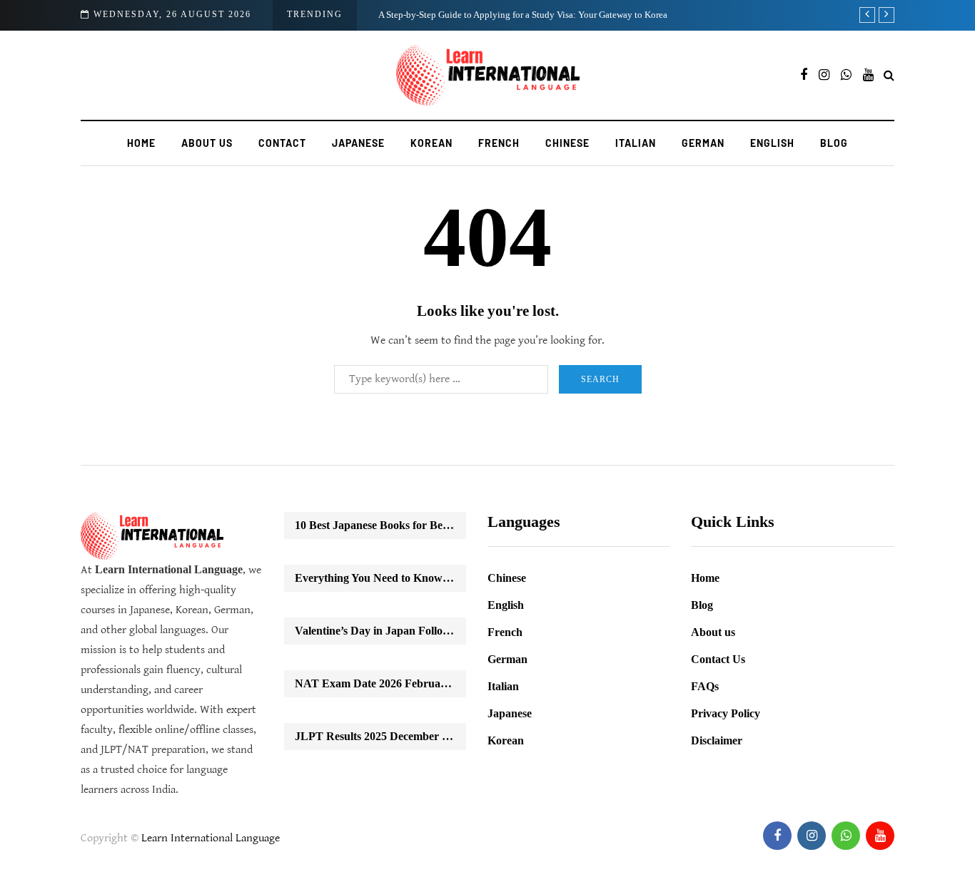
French (499, 143)
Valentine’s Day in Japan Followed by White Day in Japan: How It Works (380, 631)
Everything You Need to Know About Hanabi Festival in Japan (380, 578)
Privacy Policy (725, 713)
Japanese (358, 143)
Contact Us (718, 659)
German (703, 143)
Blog (834, 143)
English (772, 143)
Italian (635, 143)
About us (207, 143)
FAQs (705, 686)
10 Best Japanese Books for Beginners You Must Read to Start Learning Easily (380, 525)
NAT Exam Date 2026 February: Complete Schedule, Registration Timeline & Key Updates (380, 683)
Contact (282, 143)
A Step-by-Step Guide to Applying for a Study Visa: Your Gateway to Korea (522, 14)
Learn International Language (210, 838)
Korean (431, 143)
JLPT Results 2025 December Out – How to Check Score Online (380, 736)
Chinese (567, 143)
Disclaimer (716, 740)
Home (141, 143)
